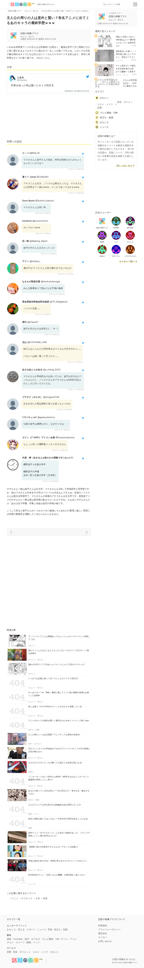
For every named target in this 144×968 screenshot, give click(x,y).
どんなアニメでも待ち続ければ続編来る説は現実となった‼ (54, 804)
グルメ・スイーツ (16, 942)
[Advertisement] (49, 116)
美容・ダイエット (124, 103)
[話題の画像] (21, 4)
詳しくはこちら (124, 165)
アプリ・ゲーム (122, 75)
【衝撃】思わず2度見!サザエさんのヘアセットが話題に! (53, 847)
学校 (50, 929)
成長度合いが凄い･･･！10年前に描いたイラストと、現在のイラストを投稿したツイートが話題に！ (126, 57)
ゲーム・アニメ (69, 939)
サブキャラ (26, 898)
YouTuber (18, 939)
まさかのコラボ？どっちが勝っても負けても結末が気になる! (55, 762)
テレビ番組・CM (108, 112)
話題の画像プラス (29, 33)
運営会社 (102, 933)
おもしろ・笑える (35, 659)
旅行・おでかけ (34, 744)
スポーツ (30, 929)
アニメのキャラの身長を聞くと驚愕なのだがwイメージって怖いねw (58, 720)
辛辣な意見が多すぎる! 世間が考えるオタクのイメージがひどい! (57, 861)
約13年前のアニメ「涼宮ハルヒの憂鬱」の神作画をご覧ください (57, 875)
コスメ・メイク (105, 104)
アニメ (14, 898)
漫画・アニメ (33, 814)
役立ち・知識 (33, 730)
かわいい (32, 645)
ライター (102, 937)
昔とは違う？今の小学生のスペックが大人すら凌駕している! (55, 706)
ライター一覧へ (127, 261)
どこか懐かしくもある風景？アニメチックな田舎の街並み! (54, 734)
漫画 (9, 939)
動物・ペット (33, 942)
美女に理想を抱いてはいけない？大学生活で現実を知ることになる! (58, 818)
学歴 (45, 898)
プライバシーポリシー (109, 929)
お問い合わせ (105, 941)
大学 (37, 898)
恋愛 (30, 828)
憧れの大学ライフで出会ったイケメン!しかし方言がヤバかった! (56, 664)
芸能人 (31, 772)
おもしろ (104, 122)
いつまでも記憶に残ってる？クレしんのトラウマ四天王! (53, 678)
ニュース (32, 884)
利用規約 (102, 925)
